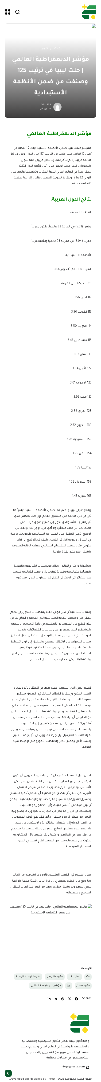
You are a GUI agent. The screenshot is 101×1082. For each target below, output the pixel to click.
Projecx (51, 1079)
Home (56, 48)
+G (88, 976)
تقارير (45, 48)
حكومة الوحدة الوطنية (28, 976)
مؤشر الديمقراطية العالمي (46, 985)
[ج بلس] (89, 11)
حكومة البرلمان (55, 976)
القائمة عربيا (84, 160)
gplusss (46, 105)
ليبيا (70, 148)
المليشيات (74, 976)
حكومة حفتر (83, 985)
